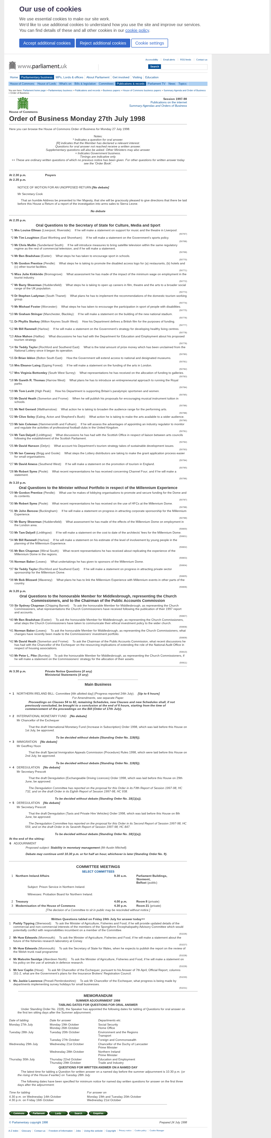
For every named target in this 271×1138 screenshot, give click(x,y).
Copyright (111, 1131)
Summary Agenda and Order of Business (185, 90)
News (172, 83)
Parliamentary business (37, 77)
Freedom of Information (61, 1131)
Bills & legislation (85, 83)
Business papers (111, 90)
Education (152, 77)
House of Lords (46, 83)
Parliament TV (156, 83)
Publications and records (87, 90)
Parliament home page (34, 90)
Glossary (26, 1131)
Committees (106, 83)
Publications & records (131, 83)
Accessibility (151, 59)
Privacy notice (125, 1131)
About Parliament (97, 77)
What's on (65, 83)
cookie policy (137, 30)
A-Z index (13, 1131)
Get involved (121, 77)
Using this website (93, 1131)
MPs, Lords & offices (69, 77)
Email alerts (169, 59)
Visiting (137, 77)
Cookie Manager (157, 1131)
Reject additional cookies (103, 43)
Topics (182, 83)
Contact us (201, 59)
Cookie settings (149, 43)
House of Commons (22, 83)
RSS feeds (185, 59)
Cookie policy (141, 1131)
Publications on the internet (169, 102)
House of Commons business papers (142, 90)
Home (14, 77)
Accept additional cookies (47, 43)
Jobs (78, 1131)
